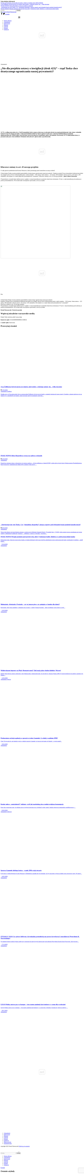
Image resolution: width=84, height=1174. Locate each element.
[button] (19, 18)
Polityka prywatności (24, 1146)
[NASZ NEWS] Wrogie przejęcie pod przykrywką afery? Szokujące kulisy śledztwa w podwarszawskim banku (30, 8)
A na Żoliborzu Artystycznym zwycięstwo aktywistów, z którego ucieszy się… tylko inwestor (25, 4)
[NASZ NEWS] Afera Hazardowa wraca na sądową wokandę (17, 5)
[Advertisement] (42, 51)
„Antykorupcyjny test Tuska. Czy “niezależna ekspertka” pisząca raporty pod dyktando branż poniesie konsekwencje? (31, 7)
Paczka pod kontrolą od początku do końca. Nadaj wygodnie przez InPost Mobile (22, 3)
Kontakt (7, 14)
